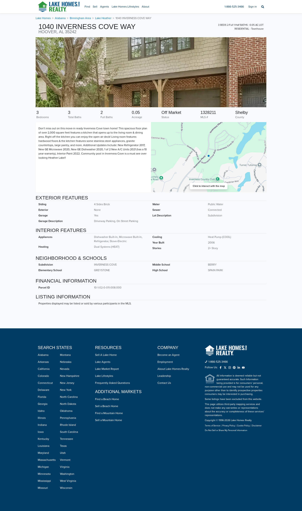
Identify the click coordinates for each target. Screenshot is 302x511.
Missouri (43, 488)
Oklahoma (66, 411)
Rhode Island (68, 425)
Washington (67, 474)
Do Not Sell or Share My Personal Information (226, 430)
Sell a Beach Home (106, 406)
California (43, 369)
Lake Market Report (107, 369)
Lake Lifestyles (104, 376)
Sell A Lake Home (106, 355)
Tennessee (66, 439)
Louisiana (43, 446)
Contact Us (164, 383)
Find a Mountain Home (109, 413)
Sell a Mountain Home (108, 420)
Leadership (164, 376)
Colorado (43, 376)
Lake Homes (43, 18)
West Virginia (68, 481)
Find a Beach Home (107, 399)
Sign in (252, 6)
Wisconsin (66, 488)
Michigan (43, 467)
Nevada (64, 369)
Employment (165, 362)
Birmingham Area (80, 18)
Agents (104, 6)
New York (65, 390)
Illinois (42, 418)
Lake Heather (103, 18)
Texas (63, 446)
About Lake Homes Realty (173, 369)
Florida (42, 397)
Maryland (43, 453)
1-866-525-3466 (234, 6)
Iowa (41, 432)
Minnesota (44, 474)
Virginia (64, 467)
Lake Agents (102, 362)
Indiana (42, 425)
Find (87, 6)
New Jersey (67, 383)
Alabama (60, 18)
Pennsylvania (68, 418)
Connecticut (45, 383)
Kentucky (43, 439)
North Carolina (69, 397)
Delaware (43, 390)
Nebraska (65, 362)
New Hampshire (69, 376)
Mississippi (44, 481)
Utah (63, 453)
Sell (95, 6)
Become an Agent (168, 355)
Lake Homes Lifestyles (125, 6)
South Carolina (69, 432)
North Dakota (68, 404)
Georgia (42, 404)
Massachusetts (47, 460)
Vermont (65, 460)
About (145, 6)
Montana (65, 355)
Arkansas (43, 362)
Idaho (41, 411)
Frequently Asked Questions (112, 383)
